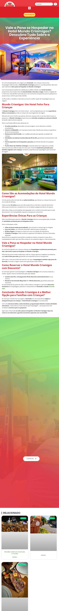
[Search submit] (55, 4)
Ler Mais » (14, 557)
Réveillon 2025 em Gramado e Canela (14, 553)
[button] (29, 8)
